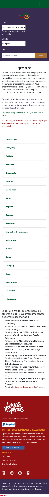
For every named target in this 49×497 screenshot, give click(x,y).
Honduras (10, 181)
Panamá (9, 215)
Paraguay (10, 148)
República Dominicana (17, 232)
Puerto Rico (11, 282)
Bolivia (9, 156)
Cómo (4, 22)
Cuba (8, 257)
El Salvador (11, 139)
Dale (41, 55)
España (9, 206)
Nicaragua (11, 299)
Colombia (10, 291)
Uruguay (10, 265)
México (9, 249)
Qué (3, 49)
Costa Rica (11, 190)
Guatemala (11, 173)
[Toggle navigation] (42, 4)
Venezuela (10, 223)
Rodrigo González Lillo (25, 387)
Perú (8, 274)
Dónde (5, 38)
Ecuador (10, 164)
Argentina (11, 240)
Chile (8, 198)
